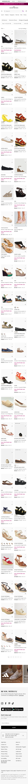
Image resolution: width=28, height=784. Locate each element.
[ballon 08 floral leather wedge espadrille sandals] (7, 325)
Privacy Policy (4, 753)
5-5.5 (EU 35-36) (17, 23)
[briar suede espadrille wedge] (20, 561)
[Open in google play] (17, 710)
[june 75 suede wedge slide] (7, 610)
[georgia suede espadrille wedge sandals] (7, 192)
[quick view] (12, 44)
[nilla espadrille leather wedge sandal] (7, 587)
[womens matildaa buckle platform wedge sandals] (7, 534)
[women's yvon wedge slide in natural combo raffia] (7, 403)
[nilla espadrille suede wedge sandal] (20, 88)
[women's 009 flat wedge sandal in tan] (7, 481)
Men (21, 14)
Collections (18, 751)
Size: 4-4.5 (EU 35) (6, 23)
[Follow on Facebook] (6, 704)
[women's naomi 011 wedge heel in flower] (7, 272)
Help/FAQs (3, 742)
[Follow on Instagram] (2, 704)
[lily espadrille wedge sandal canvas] (20, 534)
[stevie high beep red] (7, 561)
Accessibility (4, 758)
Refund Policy (4, 751)
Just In (2, 14)
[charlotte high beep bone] (20, 610)
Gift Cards (18, 758)
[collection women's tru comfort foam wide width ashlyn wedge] (7, 637)
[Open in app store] (6, 710)
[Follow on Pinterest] (9, 704)
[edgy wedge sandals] (7, 245)
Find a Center (19, 756)
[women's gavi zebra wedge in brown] (20, 166)
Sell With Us (18, 760)
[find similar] (12, 34)
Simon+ (17, 744)
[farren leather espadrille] (20, 245)
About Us (18, 742)
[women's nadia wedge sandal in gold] (20, 272)
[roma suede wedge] (20, 403)
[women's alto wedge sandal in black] (20, 481)
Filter (2, 28)
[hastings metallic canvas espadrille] (7, 456)
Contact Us (3, 744)
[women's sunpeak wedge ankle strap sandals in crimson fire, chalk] (20, 376)
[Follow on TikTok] (13, 704)
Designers (12, 14)
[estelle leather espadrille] (7, 139)
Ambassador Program (21, 747)
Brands (7, 14)
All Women (4, 20)
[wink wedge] (7, 429)
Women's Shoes (13, 20)
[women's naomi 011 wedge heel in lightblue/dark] (7, 298)
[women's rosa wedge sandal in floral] (20, 192)
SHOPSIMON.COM (6, 1)
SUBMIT (14, 727)
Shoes (25, 14)
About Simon (19, 753)
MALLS (13, 1)
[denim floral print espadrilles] (7, 350)
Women (17, 14)
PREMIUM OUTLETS (22, 1)
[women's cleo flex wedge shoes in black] (7, 166)
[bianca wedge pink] (20, 219)
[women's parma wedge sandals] (20, 350)
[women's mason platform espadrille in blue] (7, 508)
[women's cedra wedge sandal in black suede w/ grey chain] (7, 88)
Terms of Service (5, 756)
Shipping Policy (4, 747)
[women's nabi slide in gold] (7, 219)
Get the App (18, 749)
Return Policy (4, 749)
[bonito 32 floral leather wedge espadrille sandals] (20, 298)
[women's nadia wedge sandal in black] (7, 37)
